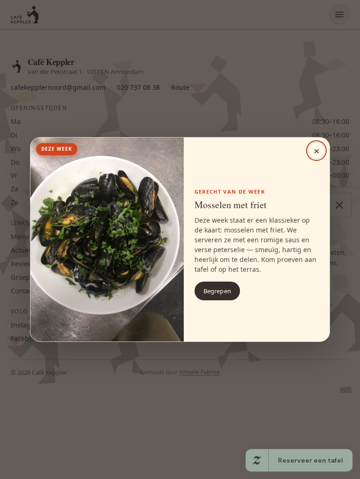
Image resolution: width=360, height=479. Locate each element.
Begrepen (217, 291)
